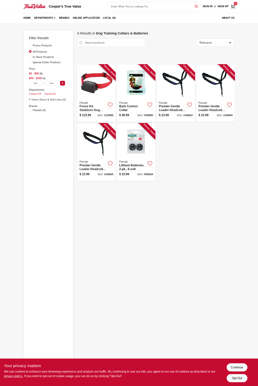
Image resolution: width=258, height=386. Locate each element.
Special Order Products (46, 62)
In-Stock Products (43, 57)
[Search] (196, 6)
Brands (64, 17)
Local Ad (109, 17)
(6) (39, 110)
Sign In (207, 6)
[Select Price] (62, 83)
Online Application (86, 17)
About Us (228, 17)
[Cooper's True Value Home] (34, 6)
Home (27, 17)
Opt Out (237, 378)
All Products (40, 52)
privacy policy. (13, 376)
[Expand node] (30, 99)
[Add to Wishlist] (110, 105)
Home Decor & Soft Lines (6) (49, 99)
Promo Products (42, 45)
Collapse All (35, 94)
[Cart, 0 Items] (233, 6)
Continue (237, 367)
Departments (43, 17)
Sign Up (223, 6)
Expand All (50, 94)
